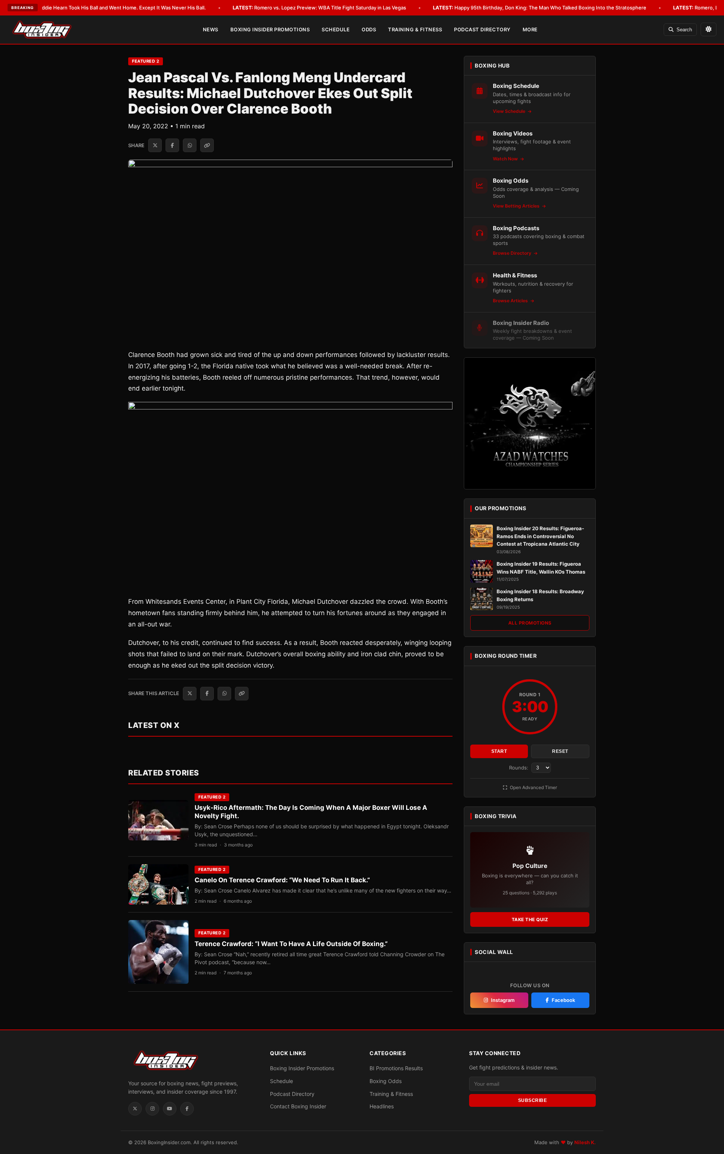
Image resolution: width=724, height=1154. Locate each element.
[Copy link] (207, 145)
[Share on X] (155, 145)
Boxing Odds (386, 1081)
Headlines (382, 1106)
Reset (560, 751)
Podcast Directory (482, 29)
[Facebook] (187, 1109)
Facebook (563, 1000)
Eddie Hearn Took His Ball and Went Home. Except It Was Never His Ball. (111, 8)
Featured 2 (145, 61)
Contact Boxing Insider (298, 1106)
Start (499, 751)
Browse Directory (512, 253)
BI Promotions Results (396, 1068)
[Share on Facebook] (172, 145)
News (210, 29)
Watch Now (506, 159)
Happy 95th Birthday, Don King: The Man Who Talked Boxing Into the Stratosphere (539, 8)
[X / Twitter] (135, 1109)
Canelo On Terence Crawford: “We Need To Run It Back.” (282, 880)
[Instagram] (152, 1109)
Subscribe (532, 1100)
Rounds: (519, 768)
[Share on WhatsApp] (189, 145)
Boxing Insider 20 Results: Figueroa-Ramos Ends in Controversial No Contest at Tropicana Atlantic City (540, 536)
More (530, 29)
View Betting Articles (517, 206)
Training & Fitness (415, 29)
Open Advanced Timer (533, 787)
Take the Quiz (530, 919)
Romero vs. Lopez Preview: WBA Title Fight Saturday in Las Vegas (319, 8)
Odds (369, 29)
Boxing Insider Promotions (270, 29)
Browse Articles (511, 300)
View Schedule (509, 111)
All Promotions (530, 623)
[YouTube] (169, 1109)
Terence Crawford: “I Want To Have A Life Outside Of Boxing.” (291, 944)
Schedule (336, 29)
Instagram (503, 1000)
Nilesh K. (585, 1142)
